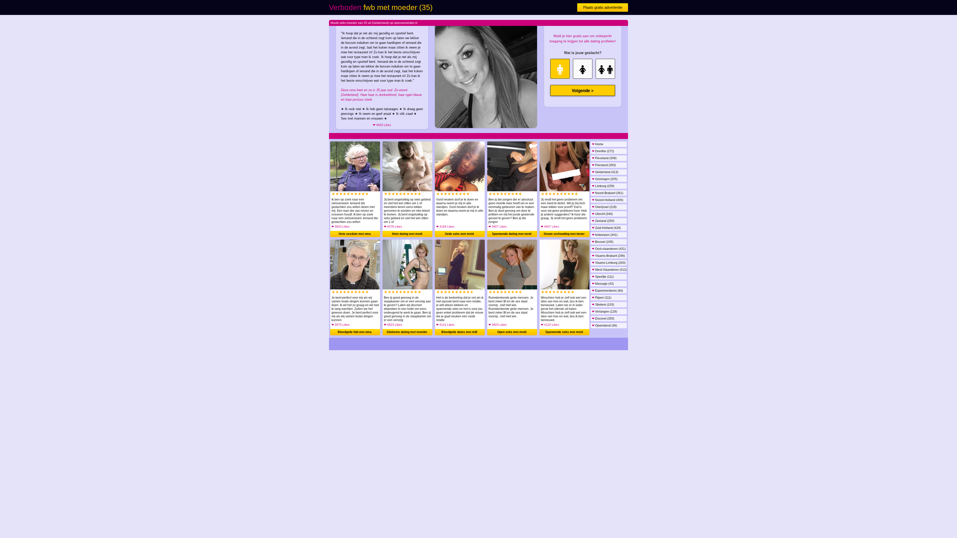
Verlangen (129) (604, 311)
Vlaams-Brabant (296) (608, 256)
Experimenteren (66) (607, 290)
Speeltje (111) (603, 276)
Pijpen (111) (601, 297)
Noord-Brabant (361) (607, 193)
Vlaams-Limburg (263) (609, 263)
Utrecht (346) (602, 214)
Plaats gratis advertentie (602, 7)
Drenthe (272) (603, 151)
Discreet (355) (603, 318)
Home (597, 144)
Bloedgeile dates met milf (459, 332)
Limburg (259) (603, 186)
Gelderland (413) (605, 172)
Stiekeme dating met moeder (407, 332)
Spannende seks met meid (564, 332)
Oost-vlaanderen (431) (609, 249)
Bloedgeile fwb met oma (355, 332)
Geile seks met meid (459, 234)
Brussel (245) (602, 242)
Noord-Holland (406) (607, 200)
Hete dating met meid (407, 234)
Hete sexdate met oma (355, 234)
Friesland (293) (604, 165)
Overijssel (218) (604, 207)
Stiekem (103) (603, 304)
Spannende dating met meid (511, 234)
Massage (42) (603, 283)
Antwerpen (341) (605, 235)
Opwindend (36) (604, 325)
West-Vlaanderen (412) (609, 269)
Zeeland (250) (603, 221)
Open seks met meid (511, 332)
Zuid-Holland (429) (606, 228)
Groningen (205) (605, 179)
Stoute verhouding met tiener (564, 234)
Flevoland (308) (604, 158)
